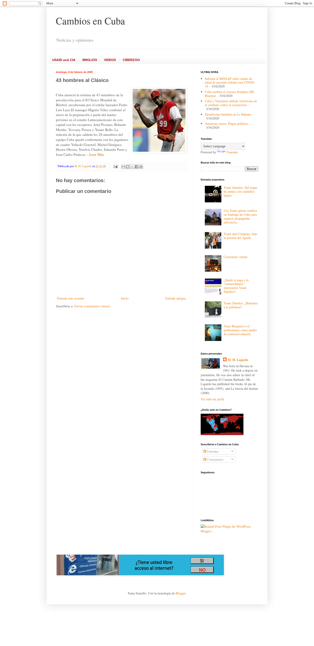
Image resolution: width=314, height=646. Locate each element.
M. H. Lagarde (238, 360)
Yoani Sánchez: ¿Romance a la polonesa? (241, 305)
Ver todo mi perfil (212, 399)
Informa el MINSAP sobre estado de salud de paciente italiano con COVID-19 (230, 82)
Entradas (212, 451)
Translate (232, 152)
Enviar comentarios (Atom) (92, 306)
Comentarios (214, 459)
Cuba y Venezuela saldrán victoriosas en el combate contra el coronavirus (231, 103)
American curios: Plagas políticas (226, 123)
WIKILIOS (89, 60)
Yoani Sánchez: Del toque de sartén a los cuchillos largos (240, 191)
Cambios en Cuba (90, 20)
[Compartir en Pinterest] (141, 166)
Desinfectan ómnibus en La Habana (228, 114)
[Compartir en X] (132, 166)
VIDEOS (110, 60)
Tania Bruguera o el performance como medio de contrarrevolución (240, 330)
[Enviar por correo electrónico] (123, 166)
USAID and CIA (63, 60)
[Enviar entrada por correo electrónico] (115, 166)
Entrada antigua (175, 298)
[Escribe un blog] (128, 166)
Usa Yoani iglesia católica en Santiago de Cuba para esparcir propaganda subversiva (240, 216)
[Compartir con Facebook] (136, 166)
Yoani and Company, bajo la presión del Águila (240, 236)
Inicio (124, 298)
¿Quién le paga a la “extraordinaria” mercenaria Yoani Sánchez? (236, 286)
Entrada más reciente (70, 298)
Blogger (181, 593)
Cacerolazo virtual (235, 257)
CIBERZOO (131, 60)
